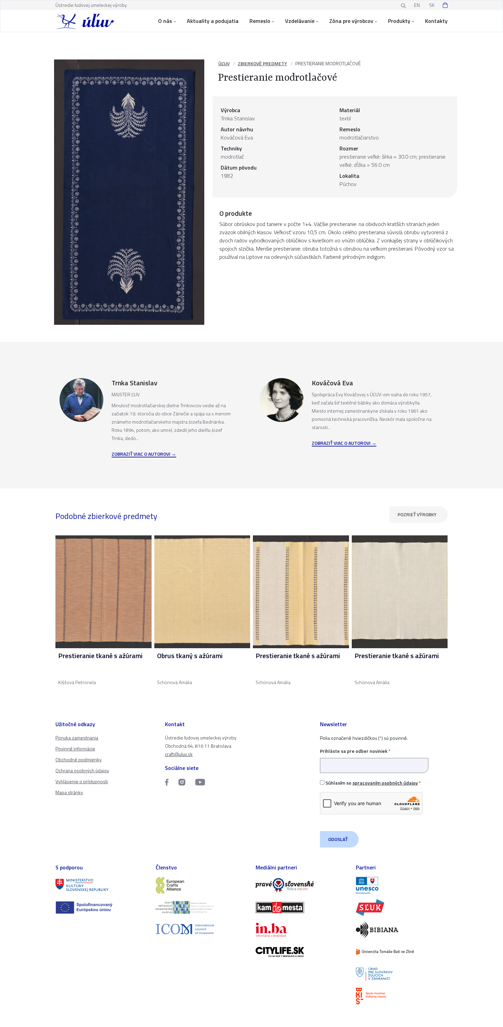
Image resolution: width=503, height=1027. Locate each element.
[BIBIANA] (402, 929)
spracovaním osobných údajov (385, 782)
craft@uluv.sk (179, 754)
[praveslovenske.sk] (302, 885)
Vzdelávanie (299, 21)
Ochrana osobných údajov (82, 770)
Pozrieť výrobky (417, 514)
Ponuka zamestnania (76, 737)
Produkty (399, 21)
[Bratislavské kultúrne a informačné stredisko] (402, 996)
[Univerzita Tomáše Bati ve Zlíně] (402, 952)
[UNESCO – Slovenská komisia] (402, 885)
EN (417, 5)
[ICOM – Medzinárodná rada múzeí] (202, 929)
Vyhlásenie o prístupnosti (81, 781)
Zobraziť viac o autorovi (141, 454)
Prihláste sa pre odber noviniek (355, 751)
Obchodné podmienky (78, 759)
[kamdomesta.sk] (302, 907)
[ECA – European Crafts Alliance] (202, 885)
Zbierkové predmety (262, 63)
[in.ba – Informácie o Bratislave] (302, 929)
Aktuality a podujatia (212, 21)
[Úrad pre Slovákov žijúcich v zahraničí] (402, 974)
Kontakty (436, 21)
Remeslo (259, 21)
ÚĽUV (224, 63)
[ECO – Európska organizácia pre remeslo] (202, 907)
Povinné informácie (75, 748)
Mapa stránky (69, 792)
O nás (165, 21)
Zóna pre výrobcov (351, 21)
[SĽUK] (402, 907)
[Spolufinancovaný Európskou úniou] (101, 907)
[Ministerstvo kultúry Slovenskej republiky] (101, 885)
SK (432, 5)
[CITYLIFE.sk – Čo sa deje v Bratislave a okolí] (302, 952)
